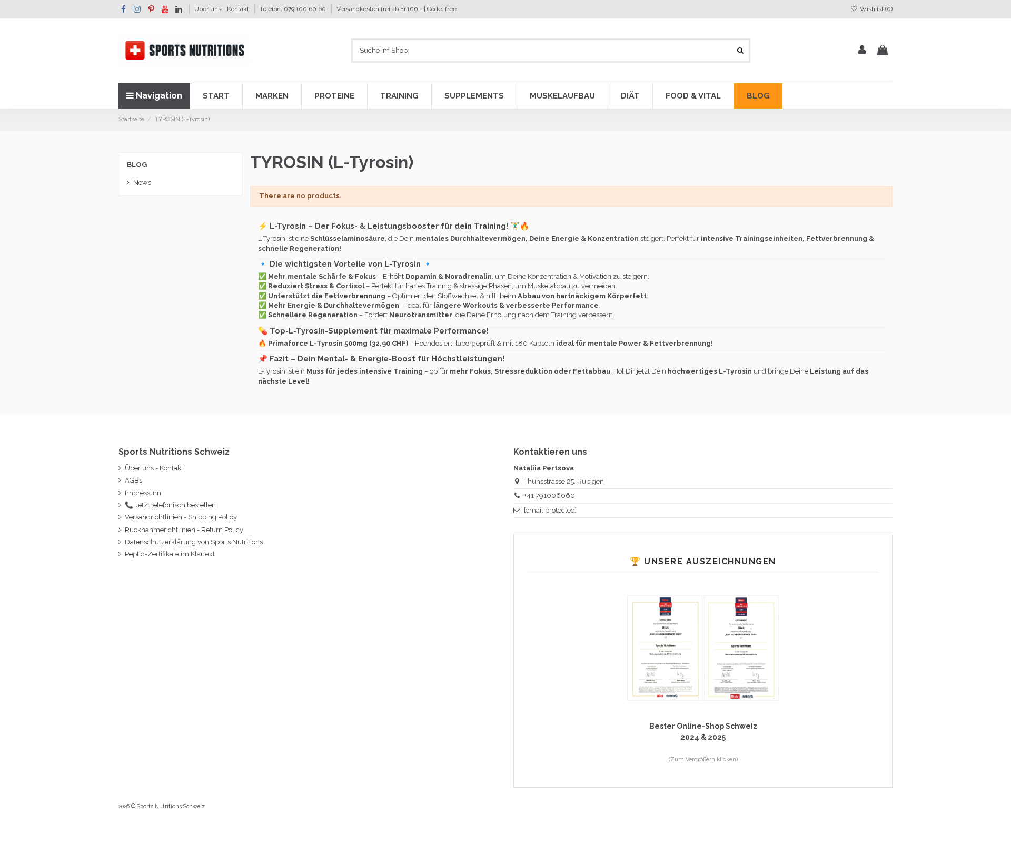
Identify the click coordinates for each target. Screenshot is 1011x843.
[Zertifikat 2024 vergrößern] (741, 647)
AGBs (133, 480)
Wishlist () (875, 9)
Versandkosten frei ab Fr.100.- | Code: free (396, 9)
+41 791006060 (549, 495)
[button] (216, 96)
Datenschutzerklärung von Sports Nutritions (194, 542)
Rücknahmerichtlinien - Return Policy (184, 530)
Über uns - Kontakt (222, 9)
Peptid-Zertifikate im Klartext (170, 554)
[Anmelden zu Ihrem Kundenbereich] (862, 50)
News (142, 183)
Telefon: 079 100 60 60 (294, 9)
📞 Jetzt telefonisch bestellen (170, 505)
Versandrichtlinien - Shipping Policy (181, 517)
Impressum (143, 493)
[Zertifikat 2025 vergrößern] (665, 647)
